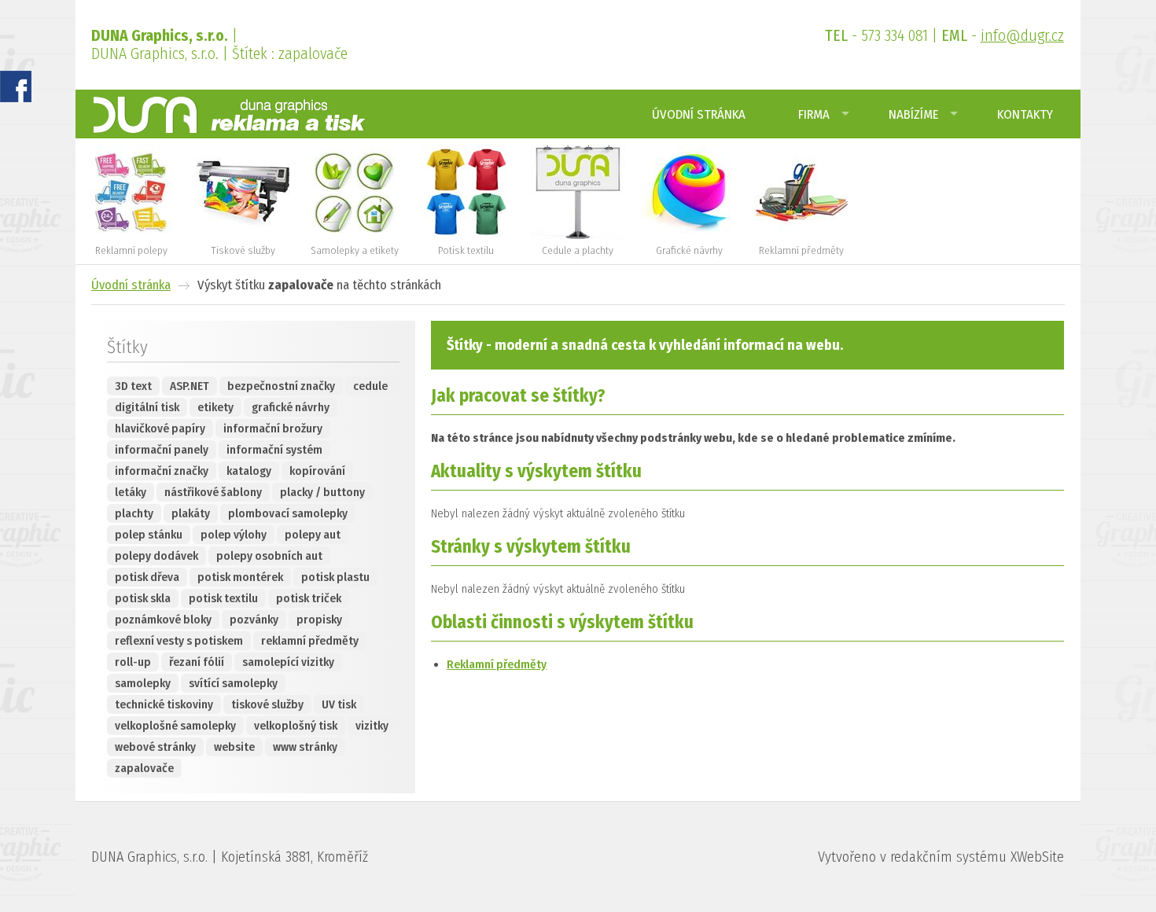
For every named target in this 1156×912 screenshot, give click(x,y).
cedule (370, 386)
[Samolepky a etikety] (354, 235)
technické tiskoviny (164, 704)
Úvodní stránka (699, 114)
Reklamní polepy (131, 250)
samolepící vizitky (288, 662)
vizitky (371, 726)
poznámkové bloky (163, 619)
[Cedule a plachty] (578, 235)
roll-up (133, 662)
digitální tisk (147, 407)
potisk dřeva (147, 577)
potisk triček (308, 598)
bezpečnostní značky (281, 386)
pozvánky (254, 619)
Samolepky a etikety (355, 250)
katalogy (248, 471)
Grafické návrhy (689, 250)
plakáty (190, 513)
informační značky (161, 471)
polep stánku (148, 535)
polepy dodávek (156, 556)
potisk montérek (240, 577)
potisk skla (143, 598)
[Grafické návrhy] (689, 235)
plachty (134, 513)
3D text (133, 386)
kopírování (317, 471)
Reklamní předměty (801, 250)
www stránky (305, 747)
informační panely (161, 450)
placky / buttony (322, 492)
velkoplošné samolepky (175, 726)
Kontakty (1025, 114)
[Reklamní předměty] (801, 235)
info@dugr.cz (1022, 36)
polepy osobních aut (269, 556)
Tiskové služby (243, 250)
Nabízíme (913, 114)
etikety (215, 407)
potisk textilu (223, 598)
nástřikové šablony (213, 492)
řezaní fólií (196, 662)
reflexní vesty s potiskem (179, 641)
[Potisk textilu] (466, 235)
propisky (319, 619)
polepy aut (313, 535)
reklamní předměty (310, 641)
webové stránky (155, 747)
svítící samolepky (233, 683)
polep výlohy (234, 535)
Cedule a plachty (577, 250)
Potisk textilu (466, 250)
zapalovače (144, 768)
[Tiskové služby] (243, 235)
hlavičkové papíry (160, 428)
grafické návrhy (290, 407)
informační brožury (272, 428)
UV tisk (339, 704)
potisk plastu (335, 577)
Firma (814, 114)
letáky (130, 492)
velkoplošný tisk (295, 726)
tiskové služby (267, 704)
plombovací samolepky (288, 513)
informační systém (274, 450)
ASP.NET (189, 386)
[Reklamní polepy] (131, 235)
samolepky (143, 683)
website (234, 747)
